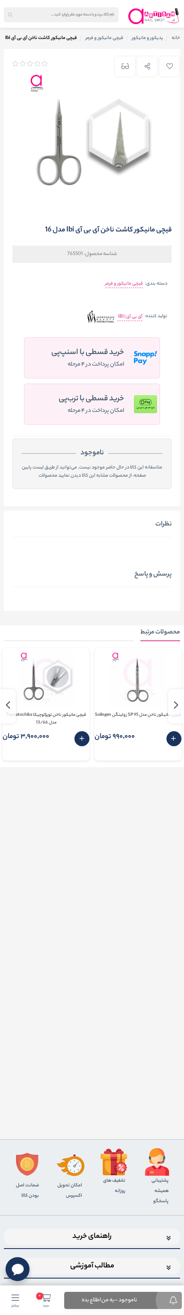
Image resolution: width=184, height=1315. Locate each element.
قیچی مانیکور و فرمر (124, 284)
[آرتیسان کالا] (154, 16)
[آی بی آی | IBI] (101, 317)
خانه (176, 38)
